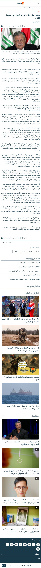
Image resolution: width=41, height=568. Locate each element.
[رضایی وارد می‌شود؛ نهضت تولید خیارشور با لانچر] (20, 364)
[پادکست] (11, 565)
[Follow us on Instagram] (7, 544)
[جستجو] (36, 565)
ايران (38, 11)
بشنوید (35, 416)
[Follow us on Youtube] (16, 544)
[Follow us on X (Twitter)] (20, 544)
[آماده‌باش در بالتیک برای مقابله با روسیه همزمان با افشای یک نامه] (20, 335)
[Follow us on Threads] (38, 549)
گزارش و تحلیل (32, 293)
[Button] (24, 26)
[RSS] (33, 544)
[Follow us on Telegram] (25, 544)
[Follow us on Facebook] (29, 544)
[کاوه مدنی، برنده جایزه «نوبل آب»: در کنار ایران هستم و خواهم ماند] (20, 306)
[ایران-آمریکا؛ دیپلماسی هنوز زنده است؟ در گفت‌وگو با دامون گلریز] (20, 429)
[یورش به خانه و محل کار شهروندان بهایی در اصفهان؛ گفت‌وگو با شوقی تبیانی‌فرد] (20, 458)
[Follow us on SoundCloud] (12, 544)
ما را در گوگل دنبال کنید (23, 565)
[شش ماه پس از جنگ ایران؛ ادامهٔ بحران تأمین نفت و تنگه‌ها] (20, 393)
